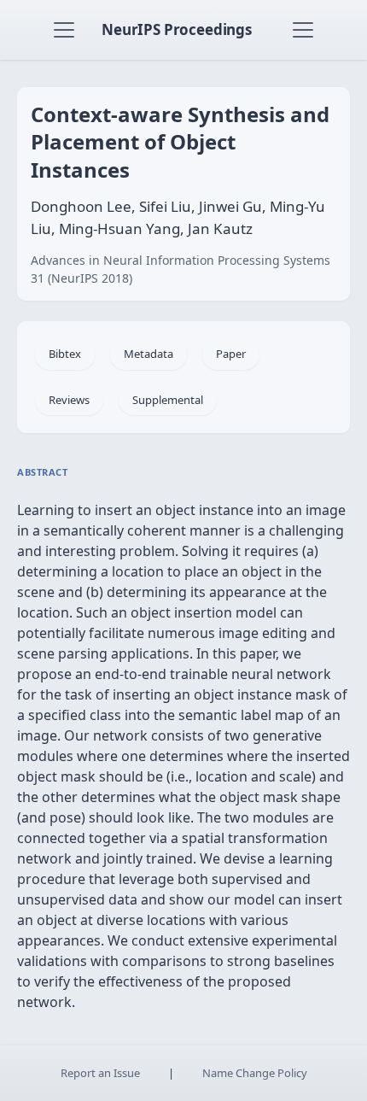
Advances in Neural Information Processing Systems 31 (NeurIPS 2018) (180, 269)
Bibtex (65, 353)
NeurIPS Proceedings (177, 29)
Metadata (148, 353)
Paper (231, 353)
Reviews (69, 399)
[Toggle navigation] (64, 30)
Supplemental (167, 399)
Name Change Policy (254, 1073)
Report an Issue (100, 1073)
